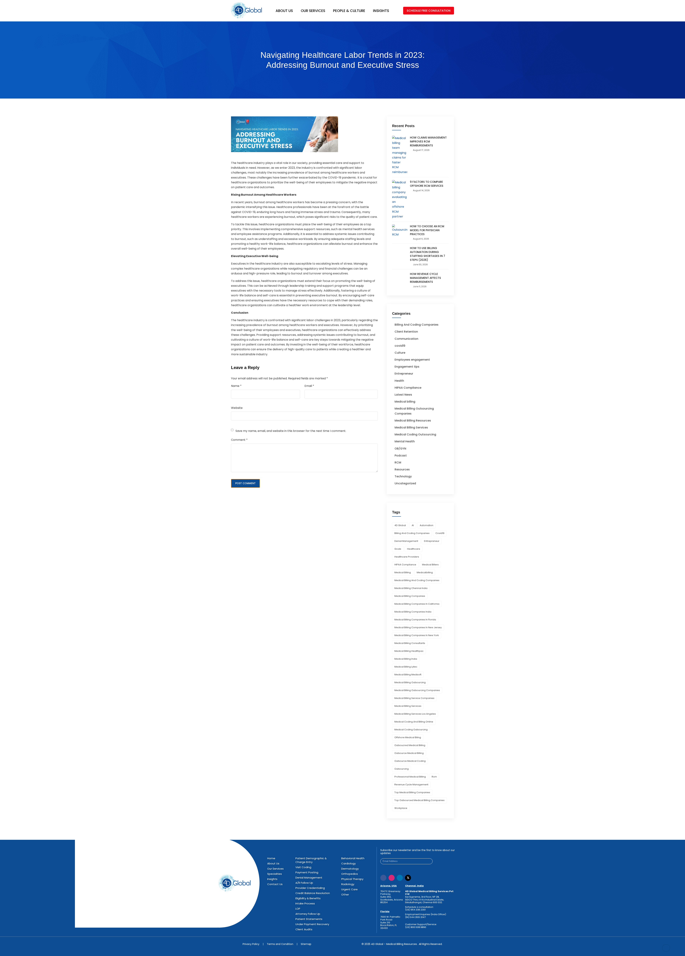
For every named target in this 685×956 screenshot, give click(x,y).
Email (309, 386)
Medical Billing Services (411, 427)
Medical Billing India (405, 659)
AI (413, 525)
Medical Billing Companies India (412, 611)
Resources (402, 469)
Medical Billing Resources (413, 420)
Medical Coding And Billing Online (413, 721)
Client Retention (406, 332)
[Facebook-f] (383, 878)
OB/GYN (400, 448)
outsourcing (401, 769)
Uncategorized (405, 483)
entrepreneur (431, 541)
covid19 (400, 346)
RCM (398, 462)
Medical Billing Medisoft (407, 674)
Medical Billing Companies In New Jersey (418, 627)
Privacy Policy (251, 944)
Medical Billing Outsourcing (410, 682)
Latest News (403, 395)
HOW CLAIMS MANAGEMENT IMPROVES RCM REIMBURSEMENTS (428, 141)
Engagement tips (407, 367)
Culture (400, 353)
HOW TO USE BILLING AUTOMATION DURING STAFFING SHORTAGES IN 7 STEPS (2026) (427, 254)
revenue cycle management (411, 784)
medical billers (430, 564)
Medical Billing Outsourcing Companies (417, 690)
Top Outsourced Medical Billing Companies (419, 800)
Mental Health (405, 441)
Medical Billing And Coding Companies (416, 580)
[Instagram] (392, 878)
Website (237, 408)
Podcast (401, 455)
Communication (406, 339)
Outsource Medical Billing (409, 753)
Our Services (313, 10)
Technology (403, 476)
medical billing (402, 572)
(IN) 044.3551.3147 (415, 917)
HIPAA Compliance (408, 388)
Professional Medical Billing (410, 776)
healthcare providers (406, 556)
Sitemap (306, 944)
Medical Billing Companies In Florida (415, 619)
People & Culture (349, 10)
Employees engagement (412, 360)
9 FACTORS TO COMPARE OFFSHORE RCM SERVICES (426, 184)
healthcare (413, 549)
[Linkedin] (400, 878)
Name (236, 386)
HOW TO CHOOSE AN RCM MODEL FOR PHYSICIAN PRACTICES (427, 230)
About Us (284, 10)
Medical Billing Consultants (409, 643)
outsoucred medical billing (409, 745)
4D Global (400, 525)
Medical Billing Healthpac (408, 651)
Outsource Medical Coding (410, 761)
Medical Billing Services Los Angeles (415, 714)
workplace (400, 808)
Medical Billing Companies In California (416, 604)
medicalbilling (425, 572)
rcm (434, 776)
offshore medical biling (407, 737)
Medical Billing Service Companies (414, 698)
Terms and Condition (280, 944)
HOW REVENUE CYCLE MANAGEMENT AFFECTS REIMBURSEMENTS (425, 278)
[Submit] (429, 861)
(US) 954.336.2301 (415, 909)
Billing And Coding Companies (416, 325)
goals (397, 549)
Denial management (406, 541)
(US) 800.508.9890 (415, 927)
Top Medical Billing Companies (412, 792)
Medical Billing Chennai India (410, 588)
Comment (239, 440)
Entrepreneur (404, 374)
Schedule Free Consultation (428, 11)
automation (426, 525)
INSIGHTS (381, 10)
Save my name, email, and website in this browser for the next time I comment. (290, 431)
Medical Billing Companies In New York (416, 635)
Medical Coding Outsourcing (415, 434)
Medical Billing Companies (409, 596)
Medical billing (405, 402)
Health (399, 381)
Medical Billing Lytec (405, 666)
